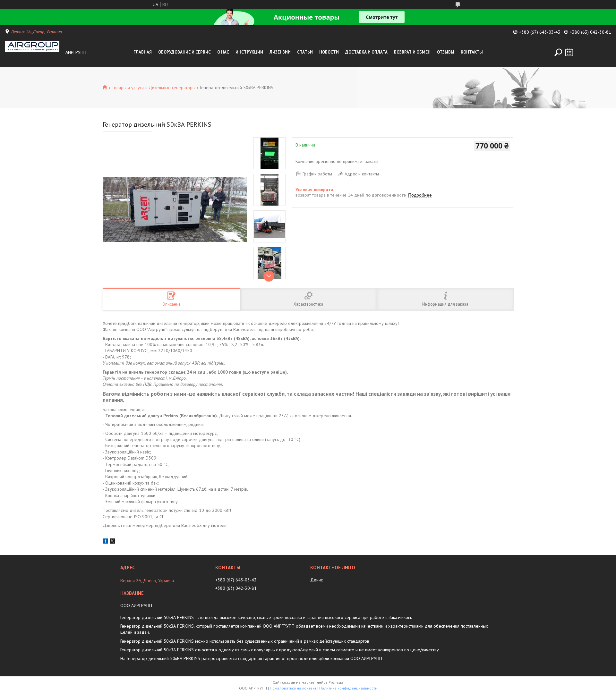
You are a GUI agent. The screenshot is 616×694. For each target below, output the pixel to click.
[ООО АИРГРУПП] (33, 52)
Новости (329, 52)
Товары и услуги (128, 87)
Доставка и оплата (366, 52)
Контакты (472, 52)
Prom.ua (336, 682)
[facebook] (105, 542)
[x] (112, 542)
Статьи (305, 52)
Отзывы (445, 52)
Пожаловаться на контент (293, 688)
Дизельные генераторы (172, 87)
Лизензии (280, 52)
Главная (142, 52)
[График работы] (569, 52)
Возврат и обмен (412, 52)
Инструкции (249, 52)
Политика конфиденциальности (348, 688)
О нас (223, 52)
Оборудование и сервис (184, 52)
